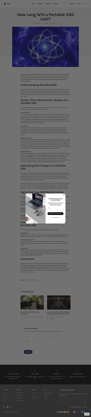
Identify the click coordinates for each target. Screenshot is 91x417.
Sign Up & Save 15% (55, 213)
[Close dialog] (64, 195)
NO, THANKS (55, 217)
